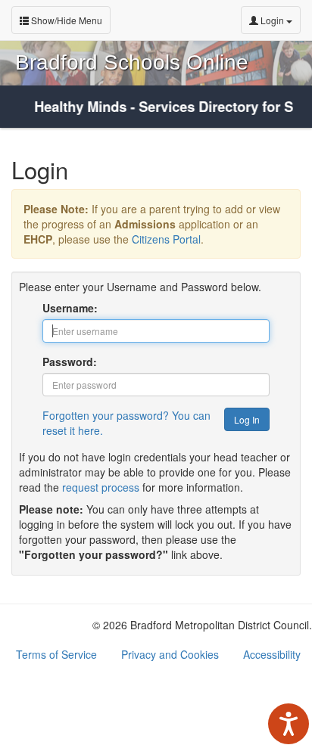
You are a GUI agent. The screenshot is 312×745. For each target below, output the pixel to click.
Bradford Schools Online (131, 62)
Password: (69, 361)
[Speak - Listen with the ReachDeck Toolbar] (288, 723)
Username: (70, 307)
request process (100, 487)
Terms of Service (56, 654)
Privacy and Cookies (170, 654)
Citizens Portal (166, 239)
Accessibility (272, 654)
